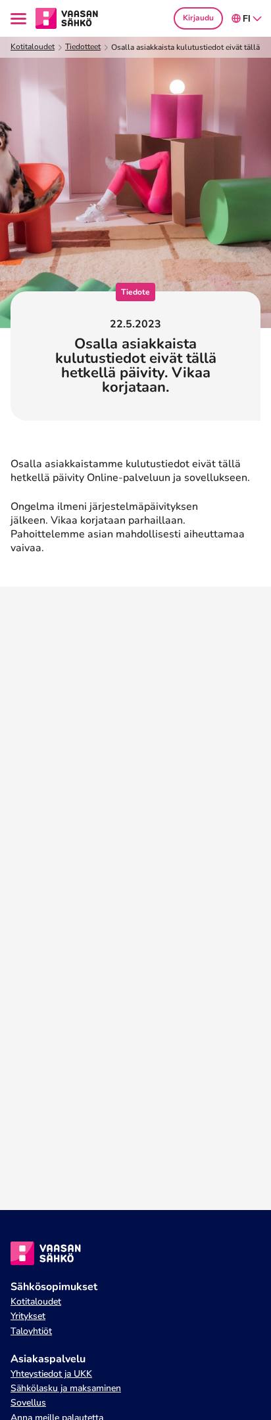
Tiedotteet (83, 47)
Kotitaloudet (33, 47)
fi (247, 19)
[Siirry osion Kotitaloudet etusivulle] (67, 17)
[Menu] (20, 18)
